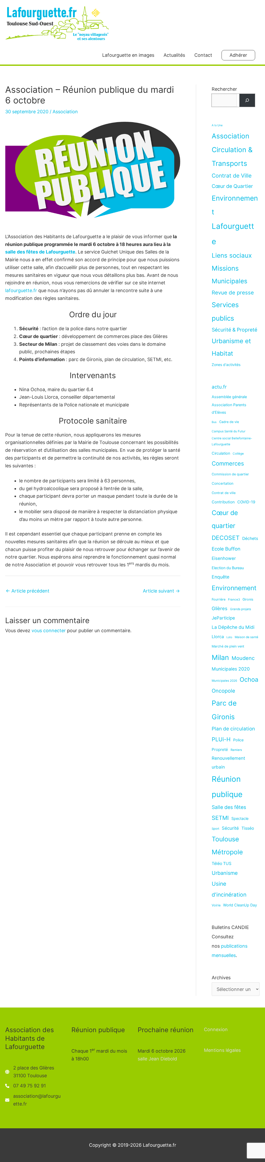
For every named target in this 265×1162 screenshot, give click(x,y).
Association (65, 111)
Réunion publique (227, 786)
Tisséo (247, 828)
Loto (229, 637)
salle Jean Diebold (157, 1058)
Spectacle (239, 818)
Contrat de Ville (232, 175)
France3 (234, 599)
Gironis (247, 599)
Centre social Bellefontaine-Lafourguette (232, 441)
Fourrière (218, 599)
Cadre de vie (229, 422)
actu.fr (219, 387)
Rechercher (224, 89)
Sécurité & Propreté (234, 330)
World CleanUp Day (240, 905)
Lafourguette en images (128, 55)
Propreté (220, 749)
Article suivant (161, 591)
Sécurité (230, 828)
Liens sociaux (232, 255)
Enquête (220, 577)
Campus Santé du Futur (228, 431)
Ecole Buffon (226, 549)
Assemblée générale (229, 397)
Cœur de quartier (225, 519)
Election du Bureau (228, 568)
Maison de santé (246, 637)
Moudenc (243, 658)
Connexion (216, 1029)
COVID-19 (246, 501)
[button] (238, 55)
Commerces (228, 463)
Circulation (221, 453)
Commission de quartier (230, 474)
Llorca (218, 636)
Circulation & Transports (232, 156)
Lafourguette (233, 234)
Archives (221, 977)
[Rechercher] (247, 100)
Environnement (235, 205)
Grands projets (240, 609)
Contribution (223, 501)
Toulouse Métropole (227, 845)
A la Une (217, 125)
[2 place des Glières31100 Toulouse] (29, 1071)
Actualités (174, 55)
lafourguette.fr (21, 290)
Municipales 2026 (224, 680)
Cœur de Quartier (232, 186)
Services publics (225, 311)
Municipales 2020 (231, 669)
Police (238, 740)
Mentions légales (222, 1050)
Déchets (250, 538)
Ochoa (249, 679)
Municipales (229, 281)
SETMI (220, 817)
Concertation (222, 483)
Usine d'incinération (229, 889)
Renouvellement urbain (228, 763)
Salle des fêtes (229, 807)
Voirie (216, 905)
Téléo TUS (221, 863)
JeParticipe (223, 618)
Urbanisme (225, 873)
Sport (215, 828)
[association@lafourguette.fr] (33, 1100)
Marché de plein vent (228, 646)
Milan (220, 657)
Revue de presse (233, 292)
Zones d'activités (226, 364)
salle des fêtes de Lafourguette (40, 252)
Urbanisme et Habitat (231, 347)
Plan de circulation (233, 729)
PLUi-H (221, 739)
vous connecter (49, 630)
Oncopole (223, 691)
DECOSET (226, 537)
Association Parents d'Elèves (229, 408)
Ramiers (236, 750)
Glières (219, 608)
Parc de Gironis (224, 710)
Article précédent (27, 591)
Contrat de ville (223, 493)
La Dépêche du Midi (233, 627)
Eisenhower (224, 558)
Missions (225, 268)
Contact (203, 55)
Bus (214, 422)
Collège (238, 453)
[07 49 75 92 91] (25, 1086)
